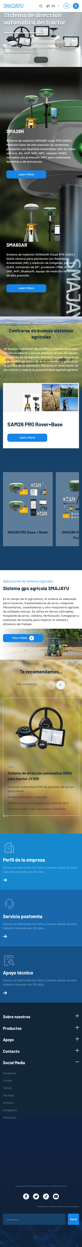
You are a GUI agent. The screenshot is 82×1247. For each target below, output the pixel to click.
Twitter (7, 1080)
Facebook (9, 1073)
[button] (60, 684)
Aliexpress (10, 1117)
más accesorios (26, 684)
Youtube (8, 1095)
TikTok (7, 1088)
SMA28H (15, 131)
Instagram (10, 1110)
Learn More (26, 174)
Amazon (8, 1103)
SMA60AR (16, 245)
